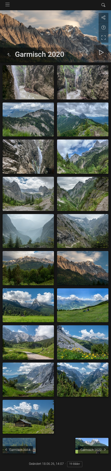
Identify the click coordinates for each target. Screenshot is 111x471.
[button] (10, 460)
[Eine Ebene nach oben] (9, 55)
